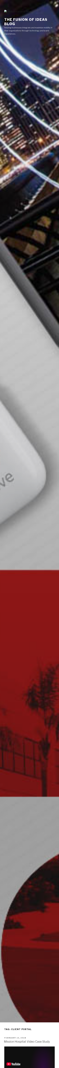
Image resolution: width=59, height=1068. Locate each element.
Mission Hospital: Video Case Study (27, 1041)
